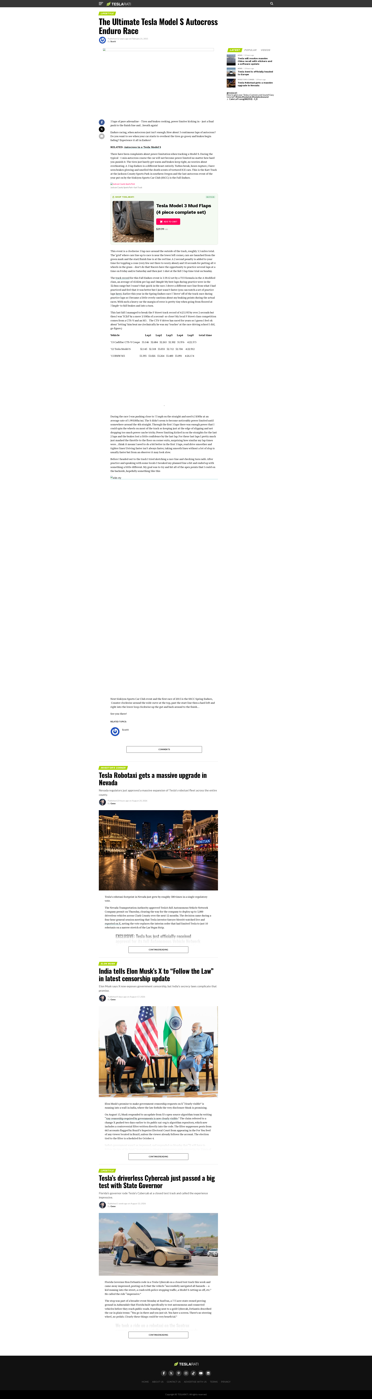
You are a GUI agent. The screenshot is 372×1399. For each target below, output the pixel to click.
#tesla (239, 97)
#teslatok (247, 97)
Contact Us (174, 1382)
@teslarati (232, 93)
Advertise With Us (195, 1382)
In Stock (210, 197)
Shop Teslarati (124, 197)
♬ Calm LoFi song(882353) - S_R (242, 99)
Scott (113, 41)
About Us (157, 1382)
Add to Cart (170, 221)
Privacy (225, 1382)
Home (145, 1382)
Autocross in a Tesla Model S (142, 147)
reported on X (113, 923)
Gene (113, 803)
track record (122, 278)
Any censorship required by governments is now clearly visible (142, 1118)
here (118, 293)
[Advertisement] (164, 385)
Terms (214, 1382)
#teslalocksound (260, 97)
